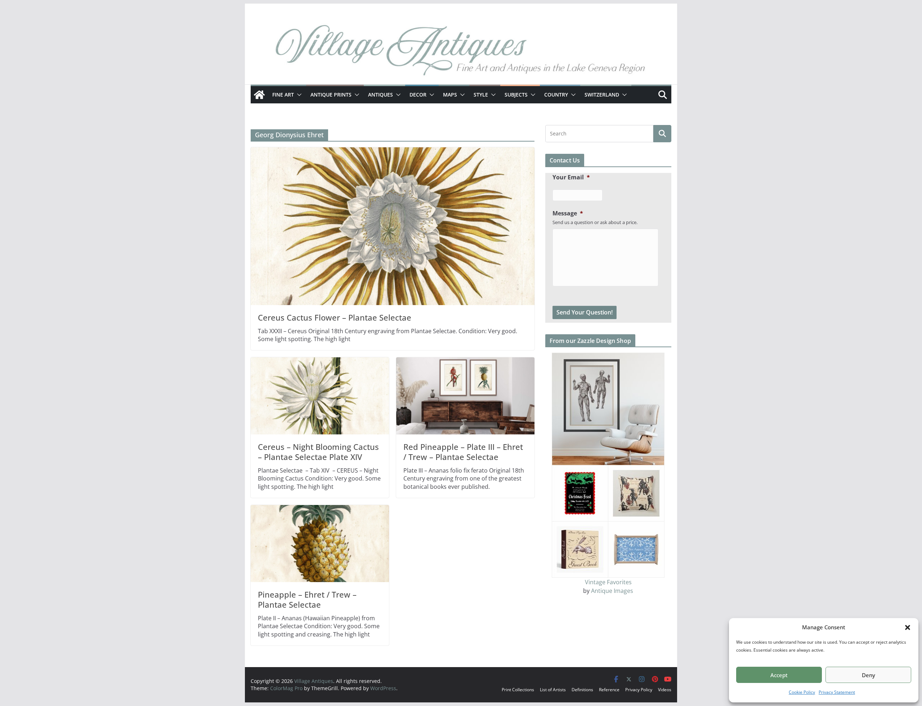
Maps (450, 94)
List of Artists (553, 690)
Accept (779, 675)
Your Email (571, 177)
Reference (609, 690)
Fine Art (283, 94)
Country (556, 94)
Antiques (380, 94)
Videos (664, 690)
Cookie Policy (802, 692)
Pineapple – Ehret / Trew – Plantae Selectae (307, 599)
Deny (868, 675)
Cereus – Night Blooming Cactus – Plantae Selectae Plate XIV (318, 452)
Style (481, 94)
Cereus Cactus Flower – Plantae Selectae (334, 317)
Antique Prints (331, 94)
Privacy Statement (837, 692)
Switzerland (602, 94)
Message (567, 213)
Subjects (516, 94)
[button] (907, 627)
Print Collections (518, 690)
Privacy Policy (638, 690)
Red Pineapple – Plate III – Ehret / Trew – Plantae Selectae (463, 452)
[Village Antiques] (461, 52)
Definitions (582, 690)
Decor (417, 94)
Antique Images (612, 591)
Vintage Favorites (608, 582)
